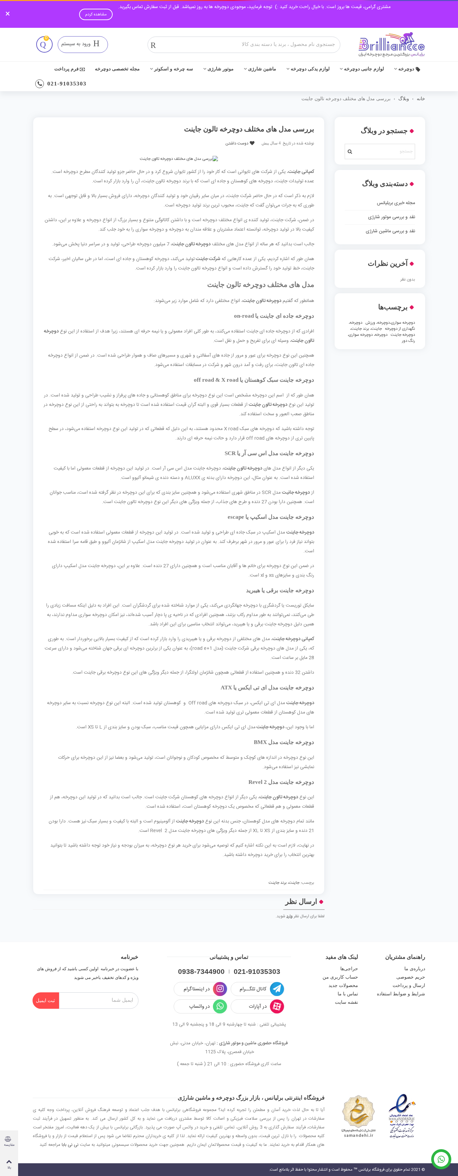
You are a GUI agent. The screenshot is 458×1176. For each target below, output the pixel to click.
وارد (289, 916)
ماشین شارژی (262, 68)
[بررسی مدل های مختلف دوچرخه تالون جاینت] (179, 159)
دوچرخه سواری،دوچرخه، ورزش (390, 322)
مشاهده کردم (96, 14)
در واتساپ (199, 1007)
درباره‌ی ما (414, 968)
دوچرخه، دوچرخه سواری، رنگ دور (381, 337)
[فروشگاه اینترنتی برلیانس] (391, 44)
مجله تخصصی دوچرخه (117, 68)
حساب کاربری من (340, 977)
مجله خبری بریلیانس (396, 203)
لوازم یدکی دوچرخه (310, 68)
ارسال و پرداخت (409, 985)
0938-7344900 (201, 971)
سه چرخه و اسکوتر (173, 68)
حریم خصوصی (410, 977)
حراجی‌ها (349, 968)
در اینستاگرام (197, 989)
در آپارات (258, 1007)
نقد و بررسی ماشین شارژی (390, 231)
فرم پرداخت (66, 68)
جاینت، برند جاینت (284, 882)
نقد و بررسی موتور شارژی (391, 217)
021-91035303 (67, 83)
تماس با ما (348, 993)
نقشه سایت (346, 1002)
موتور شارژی (221, 68)
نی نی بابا (70, 1145)
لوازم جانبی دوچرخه (364, 68)
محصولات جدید (343, 985)
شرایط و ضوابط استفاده (401, 993)
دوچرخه (406, 68)
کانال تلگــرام (253, 989)
